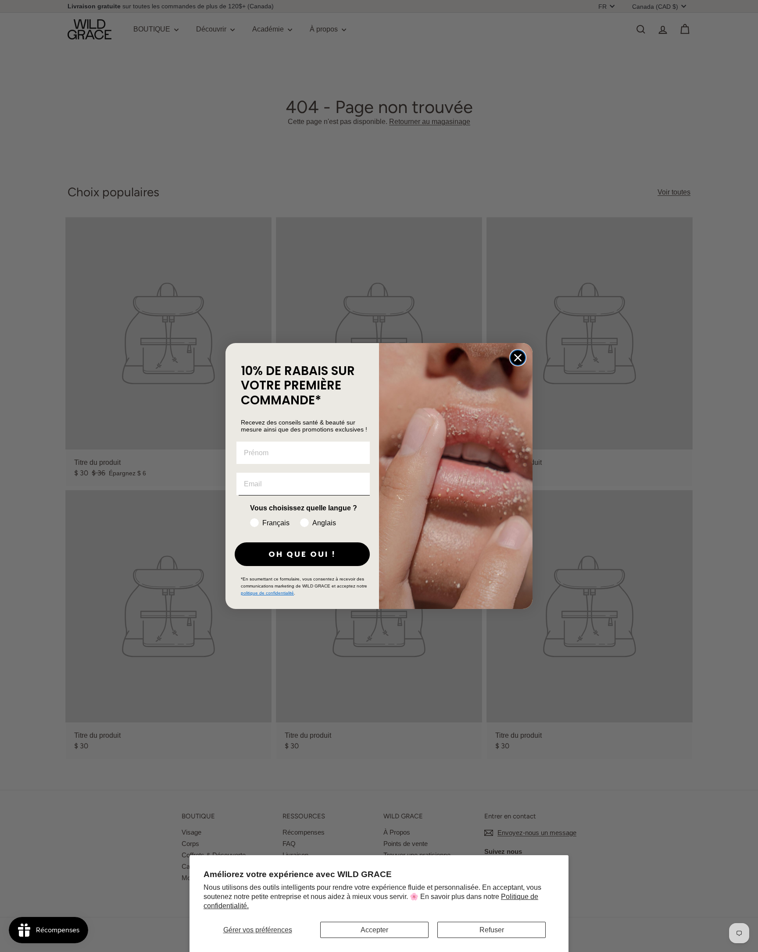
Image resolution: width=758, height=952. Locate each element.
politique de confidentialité (267, 593)
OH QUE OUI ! (302, 554)
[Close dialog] (518, 357)
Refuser (491, 930)
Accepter (374, 930)
